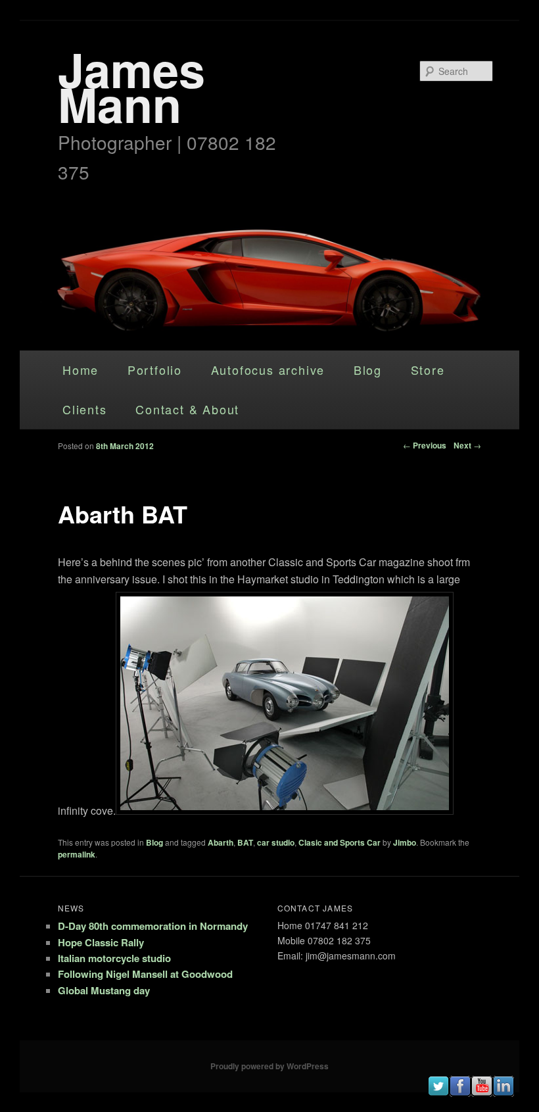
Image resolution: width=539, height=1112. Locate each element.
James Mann (131, 86)
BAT (245, 842)
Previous (424, 445)
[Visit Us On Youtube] (481, 1093)
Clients (84, 409)
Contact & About (187, 409)
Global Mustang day (104, 990)
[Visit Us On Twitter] (438, 1093)
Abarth (220, 842)
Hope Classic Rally (101, 942)
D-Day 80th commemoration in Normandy (153, 926)
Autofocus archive (268, 369)
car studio (275, 842)
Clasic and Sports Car (339, 842)
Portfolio (155, 369)
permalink (76, 854)
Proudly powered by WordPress (269, 1066)
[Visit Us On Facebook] (460, 1093)
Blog (368, 369)
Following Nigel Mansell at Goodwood (145, 974)
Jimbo (404, 842)
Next (467, 445)
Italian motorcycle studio (114, 958)
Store (428, 369)
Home (80, 369)
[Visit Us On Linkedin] (503, 1093)
